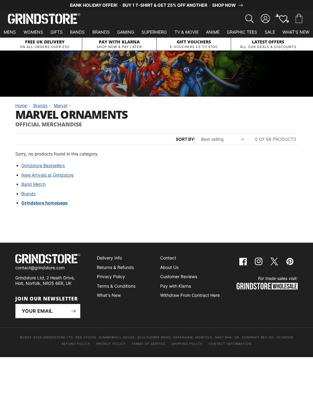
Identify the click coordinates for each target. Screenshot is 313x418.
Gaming (125, 32)
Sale (270, 32)
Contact (168, 257)
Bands (77, 32)
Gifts (56, 32)
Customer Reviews (178, 276)
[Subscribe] (73, 311)
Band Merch (33, 184)
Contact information (230, 343)
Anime (212, 32)
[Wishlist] (282, 18)
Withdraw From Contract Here (190, 295)
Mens (10, 32)
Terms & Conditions (116, 286)
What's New (295, 32)
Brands (101, 32)
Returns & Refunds (115, 267)
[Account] (265, 18)
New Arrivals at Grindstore (47, 174)
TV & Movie (187, 32)
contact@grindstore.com (40, 267)
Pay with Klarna (175, 286)
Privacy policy (111, 343)
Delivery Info (109, 257)
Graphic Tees (242, 32)
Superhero (154, 32)
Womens (33, 32)
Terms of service (148, 343)
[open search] (249, 18)
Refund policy (76, 343)
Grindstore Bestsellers (43, 165)
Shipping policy (186, 343)
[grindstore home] (47, 259)
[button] (299, 18)
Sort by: (185, 139)
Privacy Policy (111, 276)
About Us (169, 267)
